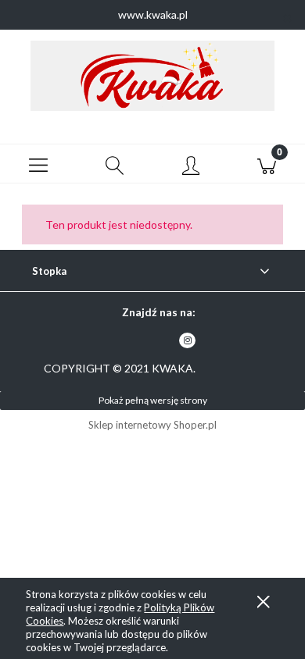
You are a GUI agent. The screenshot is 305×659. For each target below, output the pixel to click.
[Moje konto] (190, 166)
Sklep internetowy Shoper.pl (152, 425)
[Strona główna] (152, 76)
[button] (38, 163)
